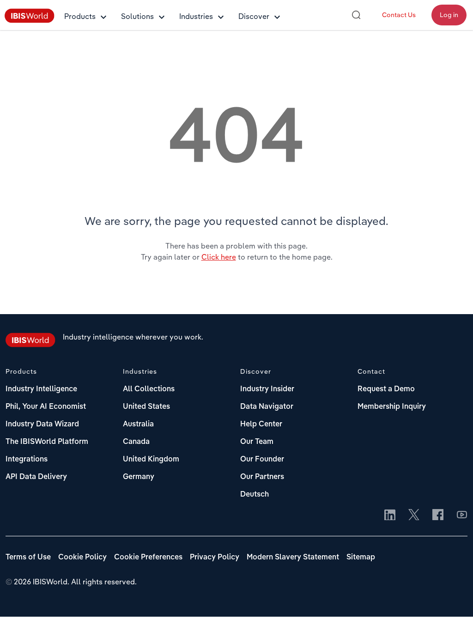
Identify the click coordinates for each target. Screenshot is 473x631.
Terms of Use (28, 557)
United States (146, 407)
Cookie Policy (82, 557)
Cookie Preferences (148, 557)
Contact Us (399, 15)
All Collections (149, 389)
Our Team (256, 442)
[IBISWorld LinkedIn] (389, 515)
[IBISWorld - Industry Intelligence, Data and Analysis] (30, 20)
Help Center (261, 424)
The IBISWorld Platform (47, 442)
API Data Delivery (36, 477)
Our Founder (262, 459)
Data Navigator (266, 407)
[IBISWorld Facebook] (437, 515)
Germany (138, 477)
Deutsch (254, 494)
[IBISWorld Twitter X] (413, 515)
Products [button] (80, 16)
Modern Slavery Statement (293, 557)
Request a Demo (386, 389)
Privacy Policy (214, 557)
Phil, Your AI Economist (46, 407)
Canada (136, 442)
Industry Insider (267, 389)
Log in (449, 15)
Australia (138, 424)
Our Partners (262, 477)
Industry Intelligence (41, 389)
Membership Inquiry (392, 407)
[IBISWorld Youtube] (461, 515)
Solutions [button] (137, 16)
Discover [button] (253, 16)
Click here (218, 256)
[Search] (356, 15)
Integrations (27, 459)
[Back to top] (452, 610)
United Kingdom (151, 459)
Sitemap (360, 557)
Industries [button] (196, 16)
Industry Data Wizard (42, 424)
